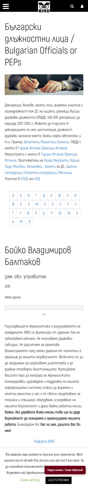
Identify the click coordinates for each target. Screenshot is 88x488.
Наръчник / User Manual (65, 470)
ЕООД (24, 179)
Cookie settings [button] (30, 480)
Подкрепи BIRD (44, 441)
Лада (8, 166)
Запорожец (34, 166)
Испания (61, 148)
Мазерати (60, 160)
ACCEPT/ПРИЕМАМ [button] (58, 480)
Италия (34, 148)
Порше (74, 160)
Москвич (19, 166)
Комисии (63, 142)
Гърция (23, 148)
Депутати (31, 142)
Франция (48, 148)
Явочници (65, 172)
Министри (48, 142)
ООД (37, 179)
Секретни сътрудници (40, 172)
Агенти (50, 166)
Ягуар (48, 160)
